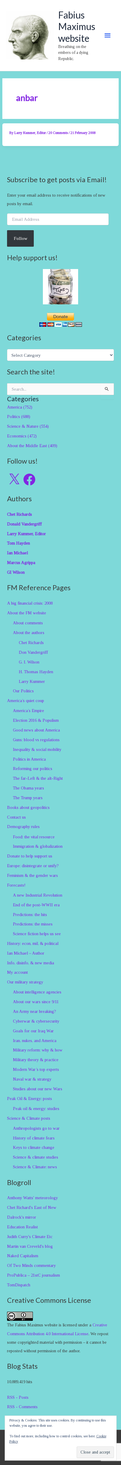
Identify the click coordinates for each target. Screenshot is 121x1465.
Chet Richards (31, 642)
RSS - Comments (22, 1406)
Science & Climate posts (28, 1118)
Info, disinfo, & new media (30, 962)
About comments (28, 622)
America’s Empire (28, 710)
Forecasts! (16, 885)
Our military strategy (25, 982)
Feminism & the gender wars (32, 875)
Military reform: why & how (38, 1050)
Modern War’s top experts (36, 1069)
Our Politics (23, 690)
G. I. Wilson (29, 662)
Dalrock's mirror (21, 1217)
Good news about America (36, 730)
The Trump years (28, 797)
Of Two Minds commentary (31, 1265)
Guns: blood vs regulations (36, 739)
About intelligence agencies (37, 992)
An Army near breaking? (34, 1011)
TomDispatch (18, 1285)
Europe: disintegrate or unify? (33, 865)
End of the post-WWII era (36, 904)
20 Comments (58, 133)
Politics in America (29, 759)
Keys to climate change (33, 1147)
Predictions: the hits (30, 914)
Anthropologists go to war (36, 1128)
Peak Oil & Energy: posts (29, 1098)
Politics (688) (18, 416)
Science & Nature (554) (28, 426)
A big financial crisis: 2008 (30, 603)
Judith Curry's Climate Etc (30, 1236)
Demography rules (23, 826)
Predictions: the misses (33, 924)
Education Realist (22, 1227)
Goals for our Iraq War (33, 1030)
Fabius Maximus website (76, 26)
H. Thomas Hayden (36, 671)
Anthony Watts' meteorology (32, 1197)
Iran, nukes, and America (34, 1040)
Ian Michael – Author (25, 953)
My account (17, 972)
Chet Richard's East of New (31, 1207)
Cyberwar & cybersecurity (36, 1021)
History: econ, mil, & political (32, 943)
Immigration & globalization (38, 846)
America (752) (19, 407)
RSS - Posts (17, 1397)
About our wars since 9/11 (36, 1001)
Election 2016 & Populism (36, 720)
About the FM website (26, 612)
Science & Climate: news (35, 1166)
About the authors (28, 632)
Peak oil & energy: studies (36, 1108)
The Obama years (28, 788)
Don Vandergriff (33, 652)
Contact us (16, 817)
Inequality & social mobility (37, 749)
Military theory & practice (35, 1059)
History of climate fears (34, 1138)
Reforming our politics (32, 768)
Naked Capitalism (22, 1255)
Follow (20, 238)
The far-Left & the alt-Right (38, 778)
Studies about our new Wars (37, 1088)
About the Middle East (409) (32, 445)
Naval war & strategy (32, 1079)
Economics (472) (22, 436)
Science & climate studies (35, 1157)
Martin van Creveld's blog (30, 1246)
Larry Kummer (32, 681)
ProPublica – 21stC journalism (33, 1275)
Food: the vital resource (34, 836)
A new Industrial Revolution (37, 895)
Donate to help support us (29, 856)
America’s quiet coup (25, 700)
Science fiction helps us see (37, 933)
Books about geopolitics (28, 807)
